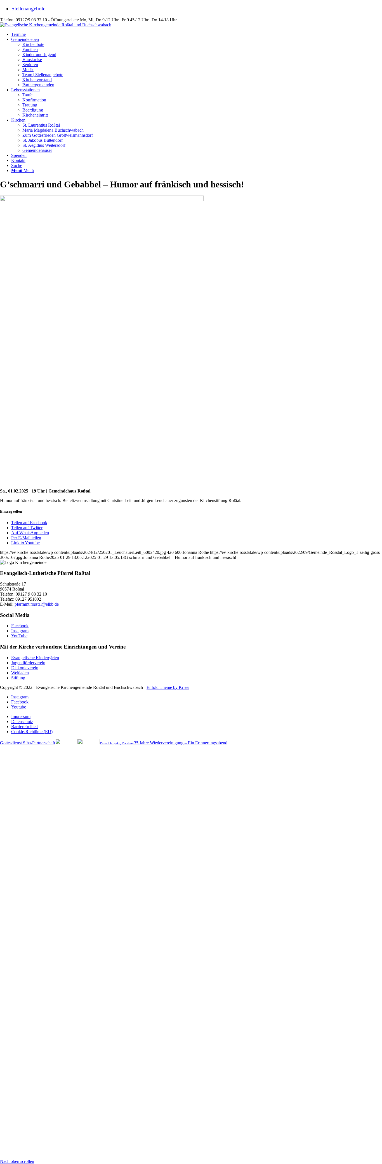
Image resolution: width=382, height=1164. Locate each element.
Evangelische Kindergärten (35, 657)
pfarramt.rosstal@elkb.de (37, 604)
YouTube (19, 635)
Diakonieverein (24, 667)
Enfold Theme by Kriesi (168, 687)
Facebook (20, 625)
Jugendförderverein (28, 662)
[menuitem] (196, 9)
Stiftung (18, 677)
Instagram (20, 630)
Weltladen (20, 672)
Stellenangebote (28, 8)
